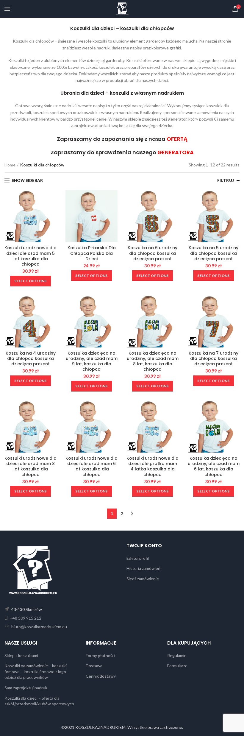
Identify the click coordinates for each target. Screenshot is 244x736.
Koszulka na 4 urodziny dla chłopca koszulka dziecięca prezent (31, 358)
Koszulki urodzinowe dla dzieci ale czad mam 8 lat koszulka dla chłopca (30, 466)
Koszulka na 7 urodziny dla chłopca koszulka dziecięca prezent (213, 358)
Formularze (177, 665)
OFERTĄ (177, 139)
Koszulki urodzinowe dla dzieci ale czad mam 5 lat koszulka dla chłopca (30, 256)
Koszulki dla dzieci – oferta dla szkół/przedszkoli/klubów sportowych (39, 701)
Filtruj (225, 180)
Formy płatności (100, 655)
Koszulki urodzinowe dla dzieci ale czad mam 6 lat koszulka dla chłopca (91, 466)
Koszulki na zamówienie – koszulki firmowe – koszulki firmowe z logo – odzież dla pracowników (36, 671)
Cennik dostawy (101, 676)
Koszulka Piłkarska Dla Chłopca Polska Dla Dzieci (92, 253)
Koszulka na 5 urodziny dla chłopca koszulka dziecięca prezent (213, 253)
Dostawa (94, 665)
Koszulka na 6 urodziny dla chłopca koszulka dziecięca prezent (152, 253)
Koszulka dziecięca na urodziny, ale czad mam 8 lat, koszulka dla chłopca (153, 361)
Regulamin (177, 655)
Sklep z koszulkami (21, 655)
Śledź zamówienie (142, 578)
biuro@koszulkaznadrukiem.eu (38, 626)
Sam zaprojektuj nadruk (25, 687)
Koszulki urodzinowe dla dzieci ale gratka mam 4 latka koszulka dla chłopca (152, 466)
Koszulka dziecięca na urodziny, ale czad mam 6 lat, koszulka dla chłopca (214, 466)
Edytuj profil (137, 558)
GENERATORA (175, 152)
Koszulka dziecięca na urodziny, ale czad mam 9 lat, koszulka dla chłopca (92, 361)
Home (9, 164)
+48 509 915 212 (25, 617)
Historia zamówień (143, 568)
